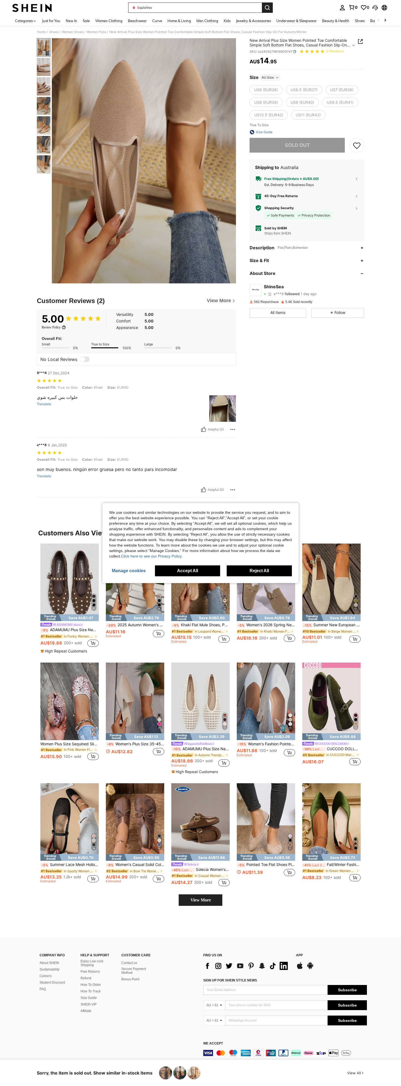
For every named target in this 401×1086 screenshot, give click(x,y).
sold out (297, 145)
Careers (46, 976)
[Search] (267, 7)
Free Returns (90, 972)
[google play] (310, 968)
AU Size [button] (268, 77)
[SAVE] (356, 145)
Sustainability (49, 969)
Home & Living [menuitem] (179, 21)
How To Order (90, 985)
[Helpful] (203, 429)
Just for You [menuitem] (51, 21)
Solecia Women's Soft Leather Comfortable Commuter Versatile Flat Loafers (201, 869)
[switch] (85, 359)
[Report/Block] (232, 429)
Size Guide (88, 998)
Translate (44, 404)
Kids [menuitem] (227, 21)
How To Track (90, 991)
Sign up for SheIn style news (230, 980)
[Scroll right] (385, 20)
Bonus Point (130, 979)
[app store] (300, 968)
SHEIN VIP (88, 1004)
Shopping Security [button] (279, 208)
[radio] (266, 89)
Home (41, 32)
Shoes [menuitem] (360, 21)
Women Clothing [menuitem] (108, 21)
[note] (69, 617)
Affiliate (85, 1011)
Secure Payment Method (133, 971)
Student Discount (52, 982)
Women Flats (96, 32)
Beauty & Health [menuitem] (335, 21)
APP (299, 955)
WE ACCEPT (213, 1043)
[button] (375, 7)
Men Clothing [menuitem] (207, 21)
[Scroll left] (379, 20)
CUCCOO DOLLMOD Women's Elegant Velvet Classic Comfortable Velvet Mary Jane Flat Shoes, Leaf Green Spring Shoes (332, 749)
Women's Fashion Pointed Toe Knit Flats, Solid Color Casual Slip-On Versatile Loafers (266, 744)
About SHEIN (49, 963)
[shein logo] (32, 7)
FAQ (43, 989)
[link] (353, 7)
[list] (247, 966)
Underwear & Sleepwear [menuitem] (296, 21)
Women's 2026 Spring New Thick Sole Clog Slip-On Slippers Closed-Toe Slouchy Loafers (266, 625)
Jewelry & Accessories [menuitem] (253, 21)
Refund (85, 978)
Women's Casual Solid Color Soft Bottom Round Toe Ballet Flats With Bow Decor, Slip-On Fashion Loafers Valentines (135, 864)
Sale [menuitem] (86, 21)
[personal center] (342, 7)
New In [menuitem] (71, 21)
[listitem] (69, 598)
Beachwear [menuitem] (137, 21)
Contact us (129, 963)
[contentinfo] (285, 1053)
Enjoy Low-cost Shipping (91, 963)
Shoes (54, 32)
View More (200, 900)
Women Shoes (72, 32)
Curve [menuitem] (157, 21)
